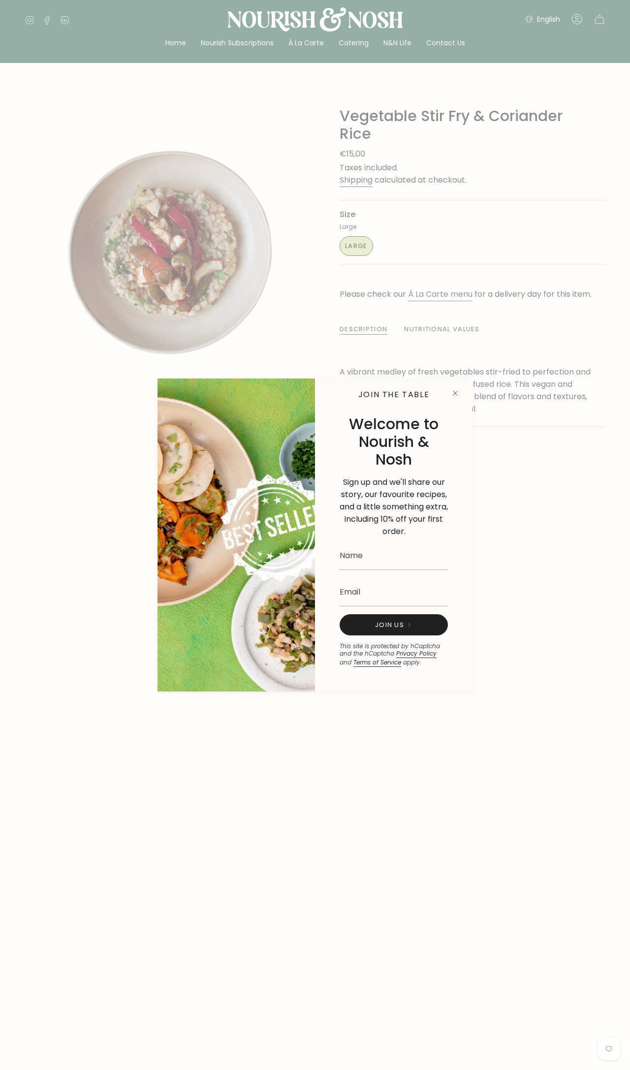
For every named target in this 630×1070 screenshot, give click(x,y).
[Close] (455, 393)
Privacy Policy (416, 653)
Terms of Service (377, 662)
